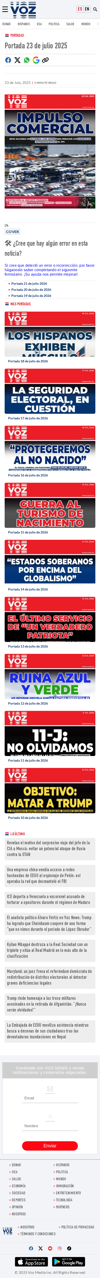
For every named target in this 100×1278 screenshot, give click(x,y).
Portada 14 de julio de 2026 (28, 589)
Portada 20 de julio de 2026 (31, 290)
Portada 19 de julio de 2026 (31, 296)
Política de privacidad (77, 1228)
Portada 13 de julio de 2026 (28, 646)
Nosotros (19, 1215)
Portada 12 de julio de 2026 (28, 703)
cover (12, 231)
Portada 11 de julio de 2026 (28, 760)
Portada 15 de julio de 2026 (28, 532)
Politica (54, 24)
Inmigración (65, 1186)
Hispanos (24, 24)
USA (39, 24)
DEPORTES (19, 1200)
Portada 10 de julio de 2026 (28, 818)
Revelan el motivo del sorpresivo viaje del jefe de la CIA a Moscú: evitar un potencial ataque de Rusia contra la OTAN (48, 849)
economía (19, 1186)
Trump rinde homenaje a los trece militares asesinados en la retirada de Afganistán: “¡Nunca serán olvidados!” (46, 1004)
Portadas (17, 36)
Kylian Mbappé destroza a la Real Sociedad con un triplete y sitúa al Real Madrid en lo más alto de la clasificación (47, 951)
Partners (63, 1208)
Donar (6, 24)
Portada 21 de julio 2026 (29, 283)
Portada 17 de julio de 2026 (28, 418)
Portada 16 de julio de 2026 (28, 475)
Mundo (85, 24)
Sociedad (18, 1193)
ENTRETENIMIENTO (68, 1193)
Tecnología (64, 1200)
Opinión (17, 1208)
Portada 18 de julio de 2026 (28, 361)
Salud (70, 24)
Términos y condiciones (38, 1234)
